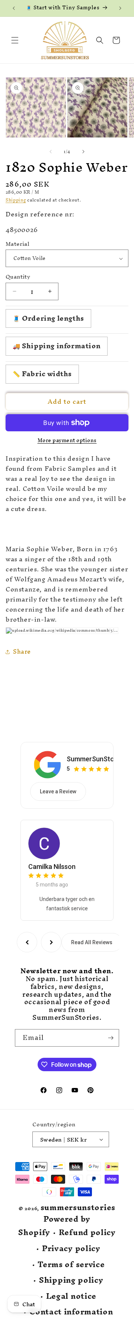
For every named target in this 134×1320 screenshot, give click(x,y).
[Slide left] (50, 151)
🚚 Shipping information (56, 345)
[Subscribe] (110, 1038)
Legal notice (71, 1296)
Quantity (18, 276)
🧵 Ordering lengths (48, 318)
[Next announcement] (120, 8)
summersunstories (78, 1207)
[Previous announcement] (14, 8)
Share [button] (22, 651)
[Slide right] (83, 151)
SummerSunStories (96, 759)
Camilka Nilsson (52, 866)
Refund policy (87, 1233)
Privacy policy (71, 1249)
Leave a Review (58, 791)
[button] (15, 40)
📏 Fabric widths (42, 373)
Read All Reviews (91, 942)
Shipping (16, 200)
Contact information (71, 1312)
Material (17, 244)
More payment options (67, 440)
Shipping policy (71, 1280)
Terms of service (71, 1265)
